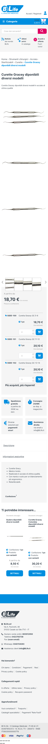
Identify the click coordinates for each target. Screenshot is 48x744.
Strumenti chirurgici (18, 59)
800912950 (27, 634)
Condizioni (16, 667)
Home (4, 59)
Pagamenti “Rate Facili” (31, 712)
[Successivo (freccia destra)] (4, 743)
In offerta (5, 688)
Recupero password (23, 692)
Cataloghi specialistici (10, 712)
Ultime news (17, 688)
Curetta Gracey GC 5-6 (28, 315)
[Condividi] (6, 740)
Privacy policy (7, 671)
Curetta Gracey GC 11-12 (29, 339)
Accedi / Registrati (34, 14)
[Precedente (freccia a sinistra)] (1, 743)
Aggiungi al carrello (39, 332)
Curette (19, 62)
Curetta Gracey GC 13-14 (29, 363)
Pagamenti (27, 667)
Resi (36, 667)
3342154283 (18, 644)
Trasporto (22, 708)
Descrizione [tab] (8, 445)
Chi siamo (5, 667)
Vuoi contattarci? (8, 708)
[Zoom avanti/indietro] (1, 740)
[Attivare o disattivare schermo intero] (4, 740)
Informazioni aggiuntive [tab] (13, 456)
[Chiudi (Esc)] (9, 740)
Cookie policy (21, 671)
